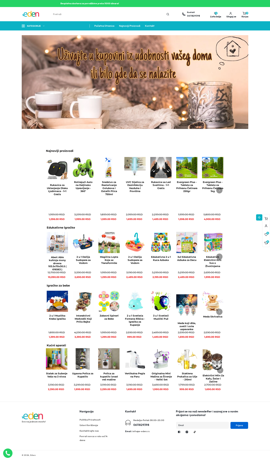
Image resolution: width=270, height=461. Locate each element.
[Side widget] (266, 225)
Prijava (239, 425)
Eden (33, 455)
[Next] (219, 190)
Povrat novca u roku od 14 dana (94, 438)
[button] (244, 14)
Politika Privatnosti (90, 419)
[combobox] (111, 14)
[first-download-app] (33, 416)
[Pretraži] (167, 14)
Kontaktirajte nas (89, 430)
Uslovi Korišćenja (89, 425)
